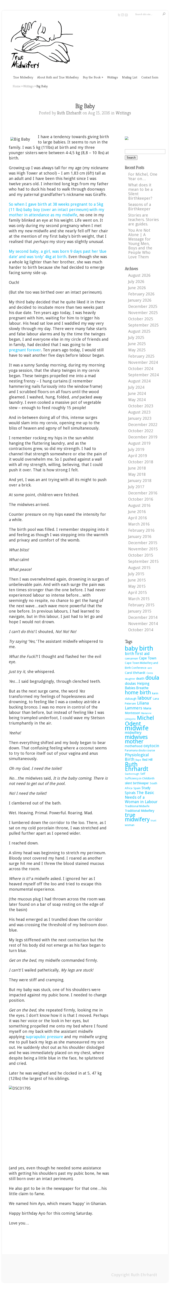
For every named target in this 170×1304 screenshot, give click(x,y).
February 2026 (141, 294)
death (140, 678)
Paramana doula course (140, 750)
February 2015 (141, 605)
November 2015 (143, 549)
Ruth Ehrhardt (69, 113)
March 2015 (139, 598)
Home (17, 86)
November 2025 (143, 312)
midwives (136, 737)
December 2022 (142, 424)
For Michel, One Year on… (142, 176)
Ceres (150, 673)
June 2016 (137, 511)
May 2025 (137, 350)
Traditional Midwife (137, 806)
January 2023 (139, 418)
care (149, 668)
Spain (137, 788)
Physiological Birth (137, 757)
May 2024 (137, 399)
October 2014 (140, 629)
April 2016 (137, 518)
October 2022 (140, 430)
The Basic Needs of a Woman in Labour (141, 797)
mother (134, 741)
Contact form (149, 77)
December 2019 (142, 437)
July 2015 (136, 573)
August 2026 (139, 275)
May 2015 (137, 586)
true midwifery (137, 817)
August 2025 (139, 331)
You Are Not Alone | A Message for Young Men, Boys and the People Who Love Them (140, 243)
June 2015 (137, 580)
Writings (112, 77)
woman (129, 825)
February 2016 (141, 530)
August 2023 (139, 412)
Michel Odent (139, 721)
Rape (138, 760)
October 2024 (140, 368)
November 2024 (143, 362)
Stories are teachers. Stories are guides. (143, 219)
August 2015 (139, 567)
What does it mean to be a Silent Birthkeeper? (140, 192)
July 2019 (136, 449)
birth (146, 648)
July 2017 (136, 486)
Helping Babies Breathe (137, 685)
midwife (137, 728)
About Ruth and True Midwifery (58, 77)
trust (153, 820)
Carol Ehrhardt (135, 673)
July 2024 (136, 387)
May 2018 (137, 474)
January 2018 (139, 480)
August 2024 (139, 381)
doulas (130, 683)
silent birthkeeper (137, 783)
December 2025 (142, 306)
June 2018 (137, 468)
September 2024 (143, 374)
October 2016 (140, 499)
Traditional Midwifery (139, 810)
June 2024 (137, 393)
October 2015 (140, 555)
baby (131, 648)
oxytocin (151, 745)
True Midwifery (23, 77)
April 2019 (137, 455)
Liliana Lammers (137, 705)
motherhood (133, 746)
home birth (138, 692)
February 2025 (141, 356)
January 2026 (139, 300)
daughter (130, 678)
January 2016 (139, 536)
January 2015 (139, 611)
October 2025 (140, 319)
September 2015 (143, 561)
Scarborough (132, 773)
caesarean (131, 658)
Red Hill (147, 759)
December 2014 (142, 617)
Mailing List (129, 77)
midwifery (133, 732)
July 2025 (136, 337)
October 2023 (140, 406)
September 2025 (143, 325)
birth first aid (137, 653)
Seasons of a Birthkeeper (139, 206)
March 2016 (139, 524)
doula (152, 677)
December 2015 (142, 542)
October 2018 (140, 462)
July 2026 (136, 281)
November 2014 (143, 623)
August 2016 (139, 505)
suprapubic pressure (44, 1036)
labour (144, 698)
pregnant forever (25, 350)
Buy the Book (93, 77)
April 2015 (137, 592)
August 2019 (139, 443)
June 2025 (137, 343)
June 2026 (137, 287)
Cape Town (147, 658)
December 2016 (142, 493)
